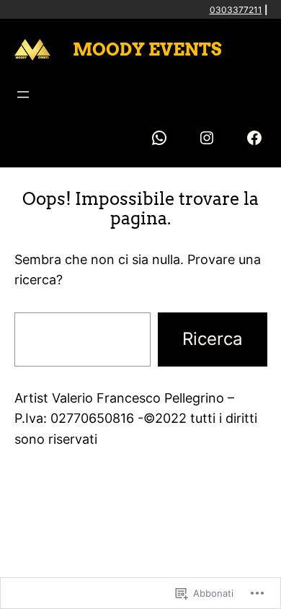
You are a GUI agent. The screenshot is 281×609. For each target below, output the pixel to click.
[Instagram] (207, 138)
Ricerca (212, 338)
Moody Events (147, 49)
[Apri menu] (23, 94)
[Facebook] (254, 138)
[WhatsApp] (159, 138)
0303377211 (236, 9)
